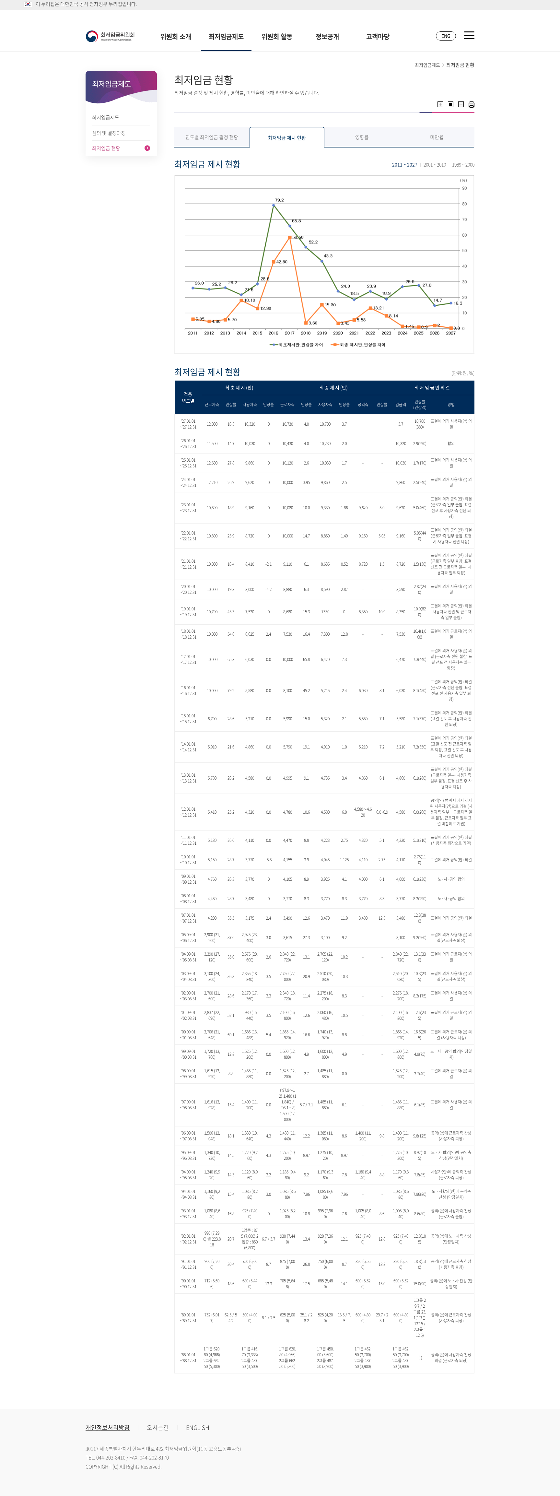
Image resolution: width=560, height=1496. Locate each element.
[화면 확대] (440, 104)
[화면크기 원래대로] (450, 104)
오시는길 (158, 1427)
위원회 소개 (175, 36)
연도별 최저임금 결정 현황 (211, 137)
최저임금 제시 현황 (287, 137)
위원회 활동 (277, 36)
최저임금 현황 (106, 148)
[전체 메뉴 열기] (469, 35)
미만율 (437, 137)
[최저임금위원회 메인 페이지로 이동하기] (110, 36)
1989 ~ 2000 (463, 164)
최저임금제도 (226, 36)
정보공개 (327, 36)
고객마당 (378, 36)
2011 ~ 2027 (404, 164)
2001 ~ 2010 (435, 164)
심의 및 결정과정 (109, 132)
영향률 (362, 137)
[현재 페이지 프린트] (471, 104)
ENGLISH (197, 1427)
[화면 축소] (461, 104)
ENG (445, 35)
